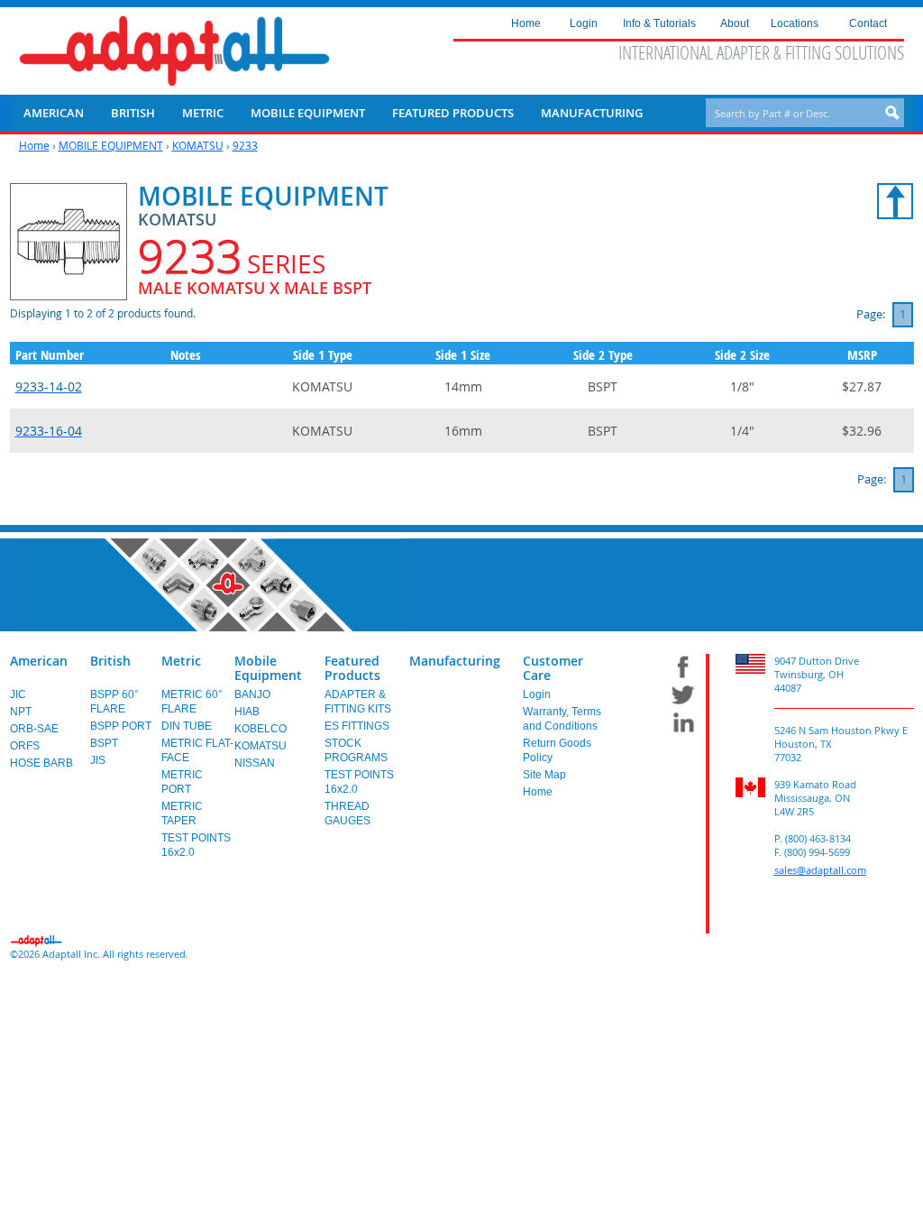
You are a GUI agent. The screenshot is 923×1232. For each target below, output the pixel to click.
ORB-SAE (34, 728)
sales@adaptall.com (820, 870)
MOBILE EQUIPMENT (111, 145)
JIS (97, 760)
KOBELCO (260, 728)
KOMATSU (198, 145)
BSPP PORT (120, 726)
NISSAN (254, 763)
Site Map (544, 774)
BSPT (104, 743)
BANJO (252, 694)
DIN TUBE (186, 726)
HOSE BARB (41, 763)
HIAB (247, 711)
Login (537, 694)
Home (34, 145)
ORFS (25, 746)
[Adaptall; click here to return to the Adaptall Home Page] (174, 51)
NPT (21, 711)
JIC (18, 694)
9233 (245, 145)
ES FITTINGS (356, 726)
